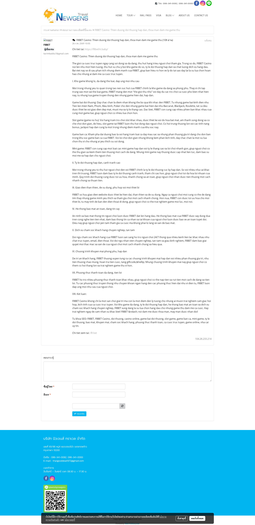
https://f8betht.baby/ (96, 49)
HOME (119, 15)
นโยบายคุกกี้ (70, 519)
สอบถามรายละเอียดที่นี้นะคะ (77, 30)
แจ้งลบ (208, 40)
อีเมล (47, 394)
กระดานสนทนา (52, 30)
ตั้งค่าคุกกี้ (182, 518)
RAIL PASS (145, 15)
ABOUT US (184, 15)
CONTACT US (201, 15)
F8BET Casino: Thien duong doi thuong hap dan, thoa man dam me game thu (137, 30)
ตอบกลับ (80, 413)
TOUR (130, 15)
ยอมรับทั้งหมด (197, 518)
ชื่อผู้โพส (49, 386)
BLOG (169, 15)
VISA (158, 15)
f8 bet (94, 333)
